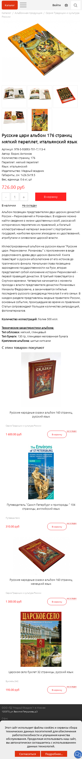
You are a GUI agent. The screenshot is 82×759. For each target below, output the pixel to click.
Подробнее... (54, 754)
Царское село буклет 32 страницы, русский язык (41, 672)
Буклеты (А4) (12, 681)
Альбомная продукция (28, 13)
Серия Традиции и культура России (23, 425)
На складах (29, 205)
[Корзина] (66, 5)
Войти (56, 5)
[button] (78, 754)
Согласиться (27, 754)
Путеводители (13, 517)
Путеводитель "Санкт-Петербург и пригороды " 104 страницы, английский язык (41, 507)
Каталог (10, 5)
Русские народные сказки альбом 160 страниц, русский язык (41, 414)
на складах (72, 431)
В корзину (51, 197)
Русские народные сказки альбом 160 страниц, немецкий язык (41, 582)
